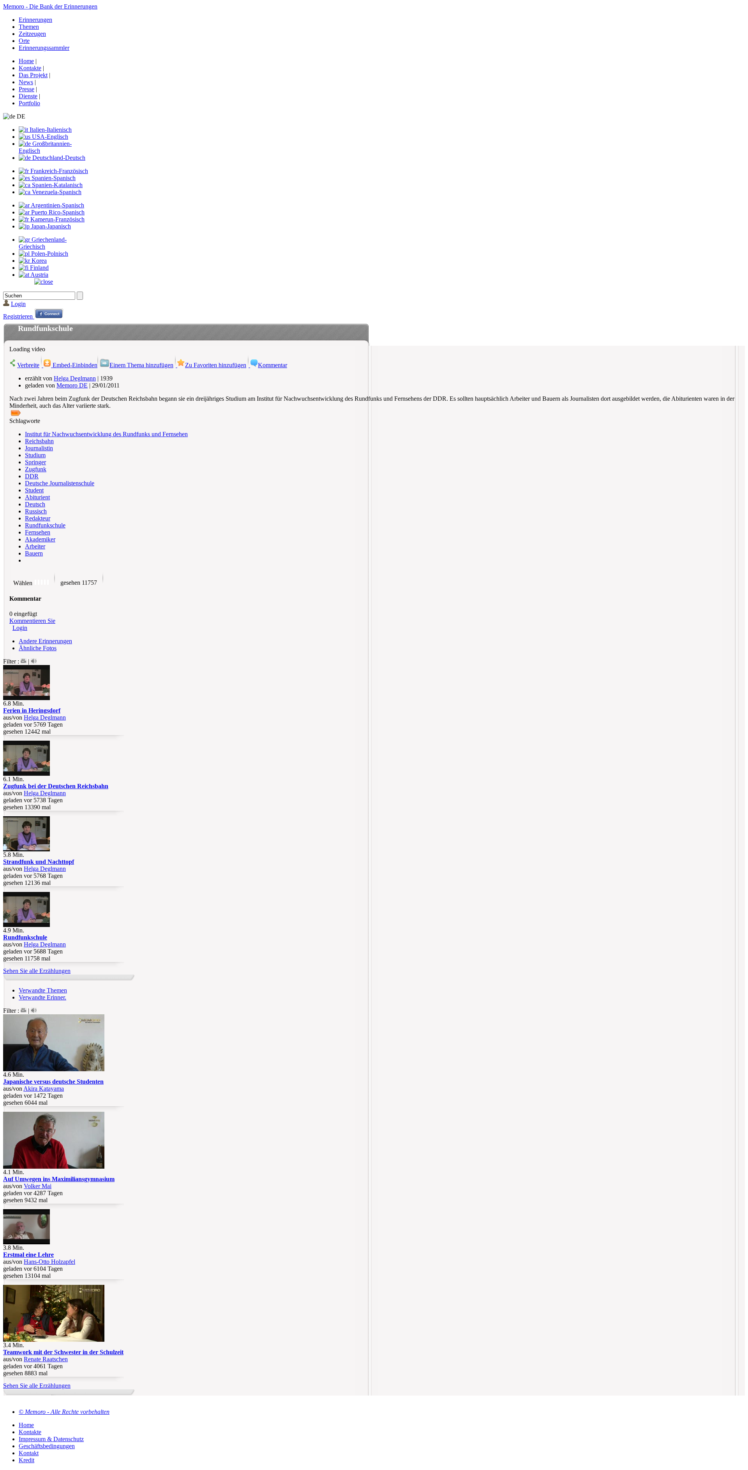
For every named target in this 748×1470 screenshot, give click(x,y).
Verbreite (28, 365)
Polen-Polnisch (49, 253)
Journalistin (39, 448)
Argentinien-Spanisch (57, 205)
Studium (35, 455)
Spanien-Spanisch (53, 178)
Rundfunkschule (45, 525)
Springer (35, 462)
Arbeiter (35, 546)
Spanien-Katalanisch (56, 185)
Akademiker (40, 539)
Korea (38, 260)
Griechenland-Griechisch (43, 243)
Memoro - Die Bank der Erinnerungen (50, 6)
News (26, 82)
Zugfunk (35, 469)
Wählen (22, 583)
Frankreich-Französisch (58, 171)
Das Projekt (33, 75)
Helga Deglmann (75, 378)
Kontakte (30, 68)
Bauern (34, 553)
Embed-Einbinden (74, 365)
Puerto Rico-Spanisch (57, 212)
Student (34, 490)
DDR (32, 476)
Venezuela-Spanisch (55, 192)
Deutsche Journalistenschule (59, 483)
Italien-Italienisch (50, 129)
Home (26, 61)
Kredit (26, 1460)
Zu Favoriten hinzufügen (215, 365)
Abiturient (37, 497)
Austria (38, 274)
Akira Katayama (43, 1088)
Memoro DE (72, 385)
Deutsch (35, 504)
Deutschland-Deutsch (58, 157)
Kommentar (272, 365)
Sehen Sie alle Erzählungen (37, 971)
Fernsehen (37, 532)
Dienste (28, 96)
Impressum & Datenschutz (51, 1439)
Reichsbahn (39, 441)
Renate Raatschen (46, 1359)
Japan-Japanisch (50, 226)
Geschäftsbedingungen (47, 1446)
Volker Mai (37, 1186)
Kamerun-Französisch (57, 219)
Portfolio (29, 103)
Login (18, 304)
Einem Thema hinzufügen (141, 365)
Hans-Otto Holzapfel (49, 1261)
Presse (26, 89)
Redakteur (37, 518)
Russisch (36, 511)
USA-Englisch (49, 136)
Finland (38, 267)
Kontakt (29, 1453)
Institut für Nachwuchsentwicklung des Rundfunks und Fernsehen (106, 434)
